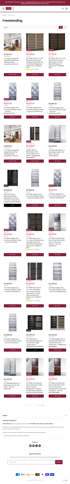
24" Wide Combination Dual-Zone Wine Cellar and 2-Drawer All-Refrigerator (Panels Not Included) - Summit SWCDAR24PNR (57, 387)
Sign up (59, 462)
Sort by (6, 27)
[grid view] (61, 27)
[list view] (65, 27)
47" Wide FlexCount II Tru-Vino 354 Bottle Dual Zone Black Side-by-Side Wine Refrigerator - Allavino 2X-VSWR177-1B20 (35, 243)
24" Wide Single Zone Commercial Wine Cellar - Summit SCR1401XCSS (35, 109)
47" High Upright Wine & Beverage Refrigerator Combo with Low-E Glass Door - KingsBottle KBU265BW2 (57, 342)
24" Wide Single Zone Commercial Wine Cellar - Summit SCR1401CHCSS (35, 196)
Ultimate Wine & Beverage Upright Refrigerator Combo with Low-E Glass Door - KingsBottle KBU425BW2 (12, 198)
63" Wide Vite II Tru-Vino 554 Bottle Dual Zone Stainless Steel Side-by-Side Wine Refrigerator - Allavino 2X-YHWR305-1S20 (35, 63)
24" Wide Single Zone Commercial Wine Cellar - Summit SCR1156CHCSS (57, 290)
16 (38, 405)
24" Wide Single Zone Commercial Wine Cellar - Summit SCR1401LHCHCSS (57, 110)
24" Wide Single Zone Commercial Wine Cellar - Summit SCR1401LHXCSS (12, 110)
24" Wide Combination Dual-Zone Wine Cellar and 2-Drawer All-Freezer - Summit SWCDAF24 (57, 242)
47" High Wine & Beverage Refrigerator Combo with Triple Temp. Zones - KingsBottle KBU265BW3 (34, 342)
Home (4, 15)
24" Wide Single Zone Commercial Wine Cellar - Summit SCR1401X (12, 240)
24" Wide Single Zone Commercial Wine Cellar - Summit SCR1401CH (12, 341)
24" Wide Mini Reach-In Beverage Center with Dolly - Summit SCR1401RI (12, 386)
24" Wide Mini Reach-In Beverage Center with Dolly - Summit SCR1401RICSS (57, 153)
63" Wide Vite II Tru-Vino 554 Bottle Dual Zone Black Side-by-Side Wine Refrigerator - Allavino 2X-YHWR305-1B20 (57, 63)
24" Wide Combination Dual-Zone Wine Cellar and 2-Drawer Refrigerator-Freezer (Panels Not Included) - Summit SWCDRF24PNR (34, 387)
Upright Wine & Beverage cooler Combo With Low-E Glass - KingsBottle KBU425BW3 (33, 153)
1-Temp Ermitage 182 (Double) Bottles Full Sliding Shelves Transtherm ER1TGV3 (11, 61)
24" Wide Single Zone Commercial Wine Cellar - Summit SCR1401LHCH (12, 290)
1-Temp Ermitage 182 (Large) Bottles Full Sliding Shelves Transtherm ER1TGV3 (11, 153)
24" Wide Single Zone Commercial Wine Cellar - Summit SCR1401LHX (57, 196)
